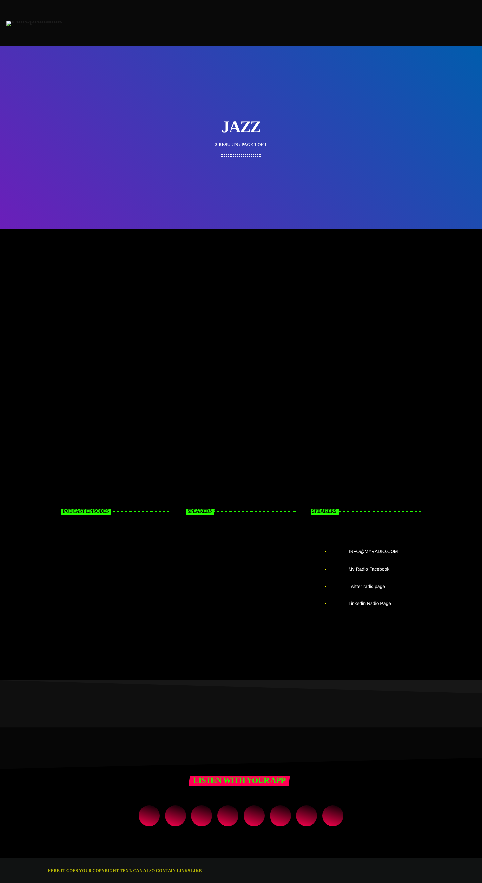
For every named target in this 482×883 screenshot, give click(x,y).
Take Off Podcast (94, 538)
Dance (195, 277)
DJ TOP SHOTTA (247, 605)
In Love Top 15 (206, 285)
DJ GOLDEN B (243, 538)
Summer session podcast (107, 605)
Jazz (325, 277)
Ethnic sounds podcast (103, 571)
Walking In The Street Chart (92, 285)
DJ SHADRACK (245, 571)
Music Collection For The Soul (357, 285)
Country (67, 277)
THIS (208, 870)
